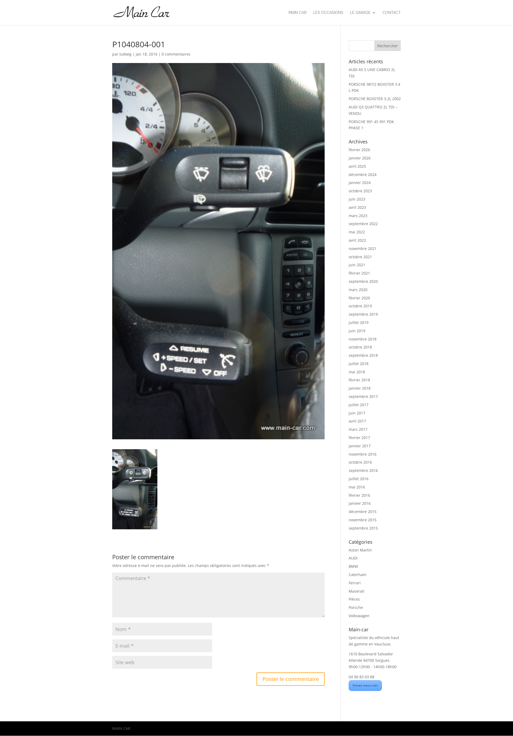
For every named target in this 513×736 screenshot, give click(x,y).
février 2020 (359, 297)
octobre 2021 (360, 256)
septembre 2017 (363, 396)
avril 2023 (357, 207)
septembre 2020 (363, 281)
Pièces (354, 599)
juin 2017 (357, 413)
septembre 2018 (363, 355)
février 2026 (359, 149)
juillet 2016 (358, 478)
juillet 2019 (358, 322)
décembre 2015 (362, 511)
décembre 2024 (362, 174)
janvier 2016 (360, 503)
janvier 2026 (360, 157)
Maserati (356, 591)
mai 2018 (357, 371)
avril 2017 (357, 421)
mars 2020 (358, 289)
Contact (392, 13)
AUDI (353, 558)
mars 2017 (358, 429)
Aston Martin (360, 550)
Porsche (356, 607)
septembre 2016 (363, 470)
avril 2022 (357, 240)
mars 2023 (358, 215)
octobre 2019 (360, 305)
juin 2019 (357, 330)
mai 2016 (357, 487)
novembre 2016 (362, 454)
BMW (353, 566)
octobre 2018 (360, 347)
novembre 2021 (362, 248)
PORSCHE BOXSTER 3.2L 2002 (375, 98)
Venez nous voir (365, 685)
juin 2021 (357, 264)
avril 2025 (357, 166)
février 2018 (359, 379)
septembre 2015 (363, 528)
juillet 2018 (358, 363)
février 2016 (359, 495)
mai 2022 (357, 231)
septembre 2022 (363, 223)
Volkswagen (359, 615)
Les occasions (328, 13)
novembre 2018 (362, 339)
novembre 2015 (362, 519)
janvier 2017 (360, 445)
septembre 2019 (363, 314)
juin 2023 (357, 199)
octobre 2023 (360, 190)
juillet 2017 (358, 404)
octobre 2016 (360, 462)
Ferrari (355, 582)
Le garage (360, 13)
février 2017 (359, 437)
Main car (297, 13)
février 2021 (359, 273)
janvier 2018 (360, 388)
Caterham (357, 574)
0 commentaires (176, 54)
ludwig (125, 54)
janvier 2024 (360, 182)
